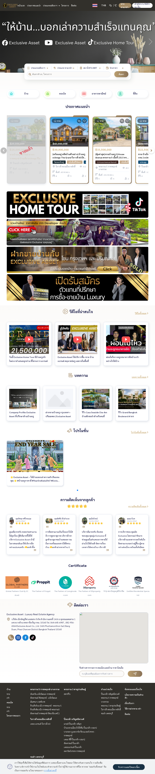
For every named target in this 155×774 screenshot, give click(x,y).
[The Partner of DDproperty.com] (89, 582)
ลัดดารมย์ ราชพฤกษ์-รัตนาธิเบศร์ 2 (45, 713)
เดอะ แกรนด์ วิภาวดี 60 (40, 723)
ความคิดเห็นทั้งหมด (137, 506)
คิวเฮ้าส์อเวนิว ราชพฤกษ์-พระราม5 (45, 709)
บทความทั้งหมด (139, 377)
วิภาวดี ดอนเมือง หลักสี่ (41, 719)
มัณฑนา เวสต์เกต (37, 701)
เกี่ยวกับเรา (129, 703)
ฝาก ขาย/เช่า (124, 5)
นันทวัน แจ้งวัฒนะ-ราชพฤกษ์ (42, 694)
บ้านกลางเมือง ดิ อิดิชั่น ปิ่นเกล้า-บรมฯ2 (80, 727)
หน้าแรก (21, 5)
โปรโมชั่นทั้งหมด (138, 432)
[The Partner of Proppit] (41, 582)
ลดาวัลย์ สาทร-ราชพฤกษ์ (74, 751)
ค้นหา (121, 74)
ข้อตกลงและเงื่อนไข (133, 689)
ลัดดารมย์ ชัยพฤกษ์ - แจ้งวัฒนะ (43, 697)
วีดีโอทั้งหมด (140, 313)
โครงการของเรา (13, 715)
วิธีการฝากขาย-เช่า (133, 708)
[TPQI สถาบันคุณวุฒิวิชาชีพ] (113, 582)
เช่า (8, 697)
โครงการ (65, 5)
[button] (150, 41)
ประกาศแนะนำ (34, 5)
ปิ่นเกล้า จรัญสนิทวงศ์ (74, 719)
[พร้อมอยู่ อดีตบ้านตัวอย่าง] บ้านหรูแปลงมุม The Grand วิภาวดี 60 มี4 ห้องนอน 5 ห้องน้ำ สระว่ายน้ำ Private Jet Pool (69, 156)
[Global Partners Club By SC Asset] (16, 582)
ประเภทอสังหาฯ (50, 5)
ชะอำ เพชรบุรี (37, 756)
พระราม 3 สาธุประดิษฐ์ (75, 689)
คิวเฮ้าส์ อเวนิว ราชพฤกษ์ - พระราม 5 (45, 705)
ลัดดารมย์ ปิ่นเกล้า (71, 743)
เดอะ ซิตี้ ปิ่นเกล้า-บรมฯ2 (74, 739)
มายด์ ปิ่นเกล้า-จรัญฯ (72, 723)
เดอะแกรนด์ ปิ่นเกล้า (73, 747)
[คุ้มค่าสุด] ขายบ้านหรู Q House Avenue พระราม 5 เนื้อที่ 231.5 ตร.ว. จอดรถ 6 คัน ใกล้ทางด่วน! (112, 156)
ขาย (8, 694)
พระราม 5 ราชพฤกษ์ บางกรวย (44, 689)
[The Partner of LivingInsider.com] (65, 582)
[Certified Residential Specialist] (138, 582)
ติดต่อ (73, 5)
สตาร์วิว (67, 694)
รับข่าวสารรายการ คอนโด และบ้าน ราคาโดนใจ (101, 667)
